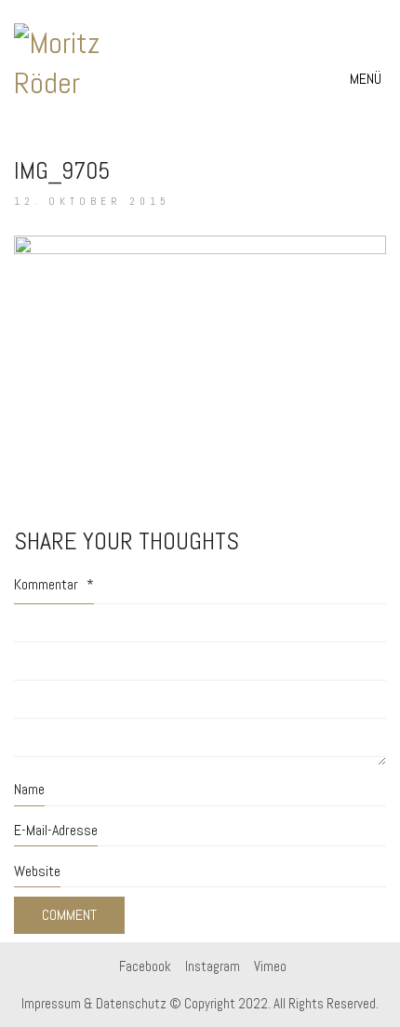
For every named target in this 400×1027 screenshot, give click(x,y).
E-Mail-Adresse (56, 830)
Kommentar (54, 584)
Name (29, 789)
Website (37, 871)
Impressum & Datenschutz (94, 1003)
